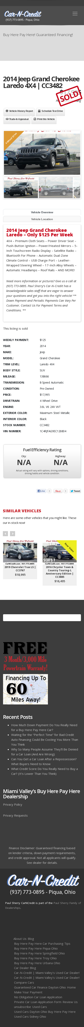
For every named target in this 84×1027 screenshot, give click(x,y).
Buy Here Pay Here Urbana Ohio (37, 963)
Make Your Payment (28, 992)
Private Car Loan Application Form (37, 1002)
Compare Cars (24, 982)
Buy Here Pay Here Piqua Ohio (36, 948)
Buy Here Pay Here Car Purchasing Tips (42, 943)
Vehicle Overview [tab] (42, 212)
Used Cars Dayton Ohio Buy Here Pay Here (45, 1012)
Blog (31, 939)
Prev (5, 533)
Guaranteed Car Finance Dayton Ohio (40, 987)
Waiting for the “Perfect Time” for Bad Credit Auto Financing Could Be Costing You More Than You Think (44, 739)
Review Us (70, 1002)
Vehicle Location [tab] (42, 219)
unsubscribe (22, 1007)
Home (71, 987)
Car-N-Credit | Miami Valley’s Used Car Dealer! (47, 973)
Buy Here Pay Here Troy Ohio (35, 958)
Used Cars (39, 1007)
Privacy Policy (12, 804)
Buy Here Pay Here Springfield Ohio (39, 953)
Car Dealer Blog (25, 968)
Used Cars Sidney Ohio (30, 1016)
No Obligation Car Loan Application (38, 997)
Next (12, 533)
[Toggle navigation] (75, 14)
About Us (20, 939)
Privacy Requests (15, 815)
